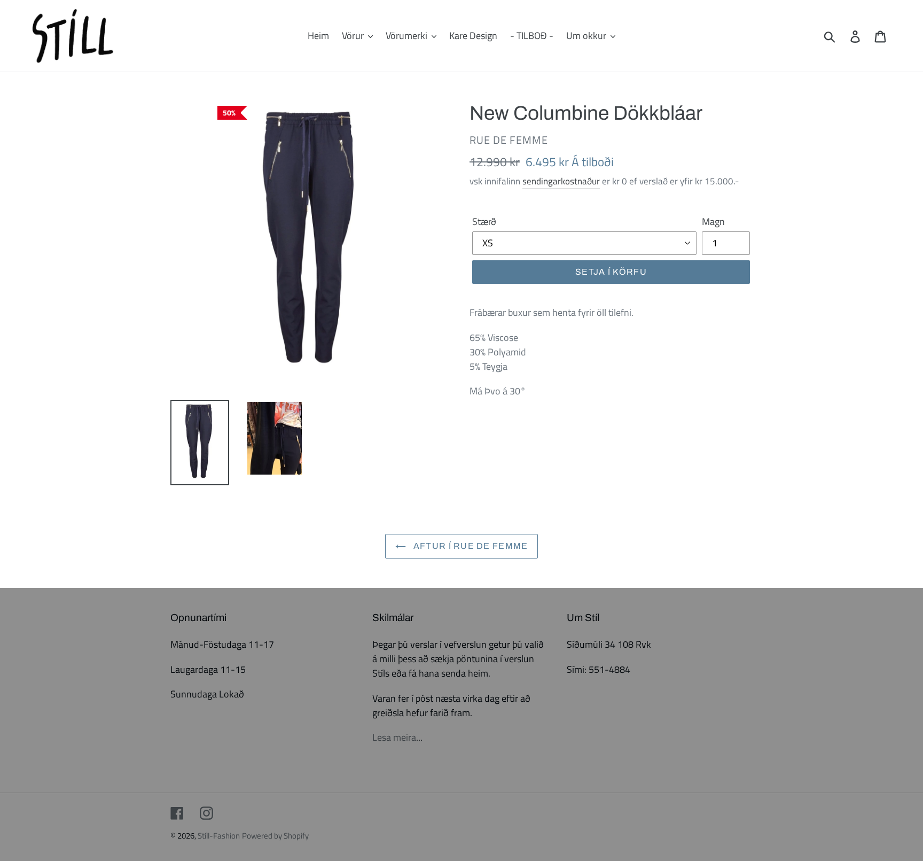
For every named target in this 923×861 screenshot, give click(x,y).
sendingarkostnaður (561, 181)
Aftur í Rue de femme (469, 545)
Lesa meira (394, 737)
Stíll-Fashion (219, 835)
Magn (713, 221)
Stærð (484, 221)
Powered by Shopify (275, 835)
